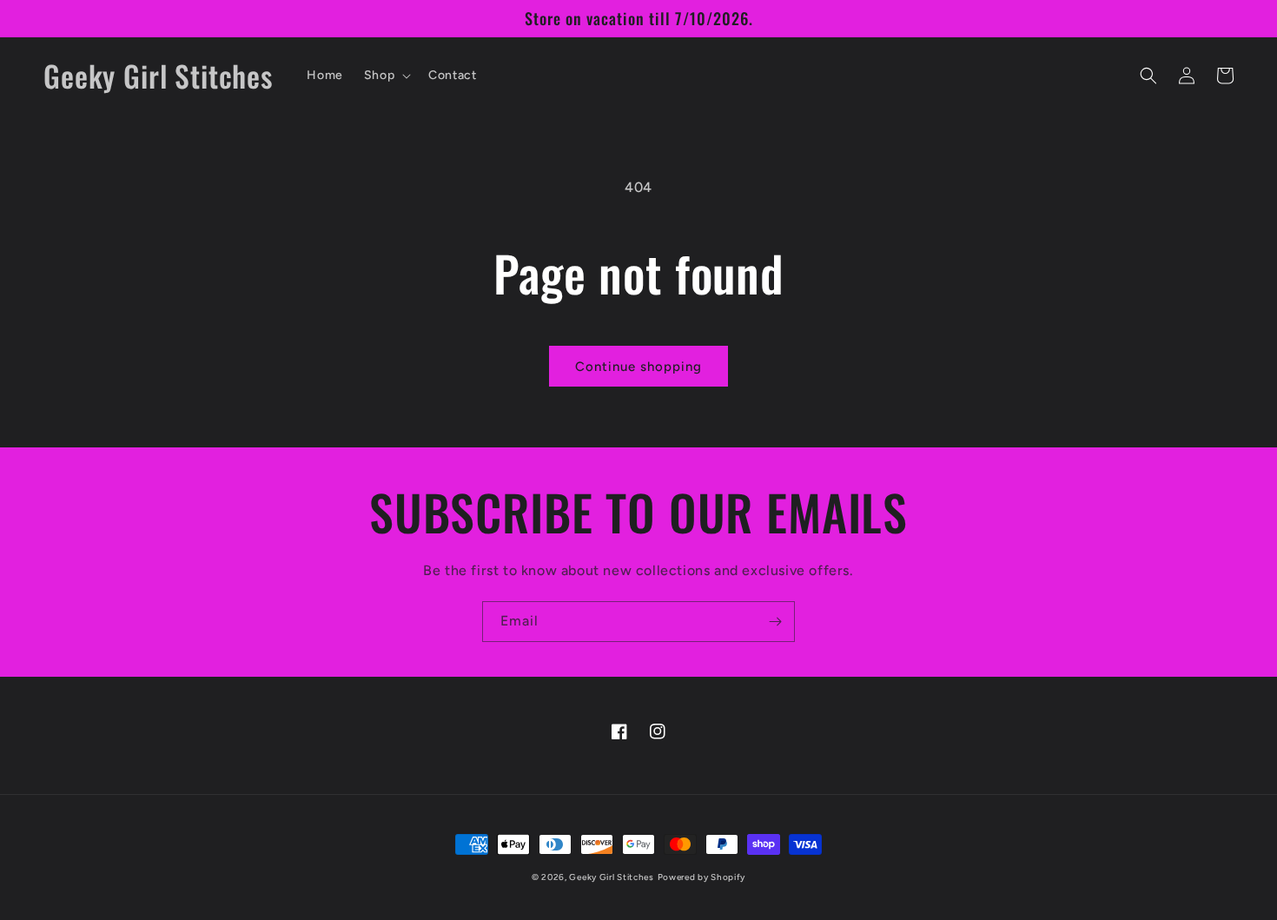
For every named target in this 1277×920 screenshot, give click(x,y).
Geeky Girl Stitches (611, 877)
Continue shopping (638, 366)
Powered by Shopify (702, 877)
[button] (386, 75)
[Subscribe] (775, 621)
